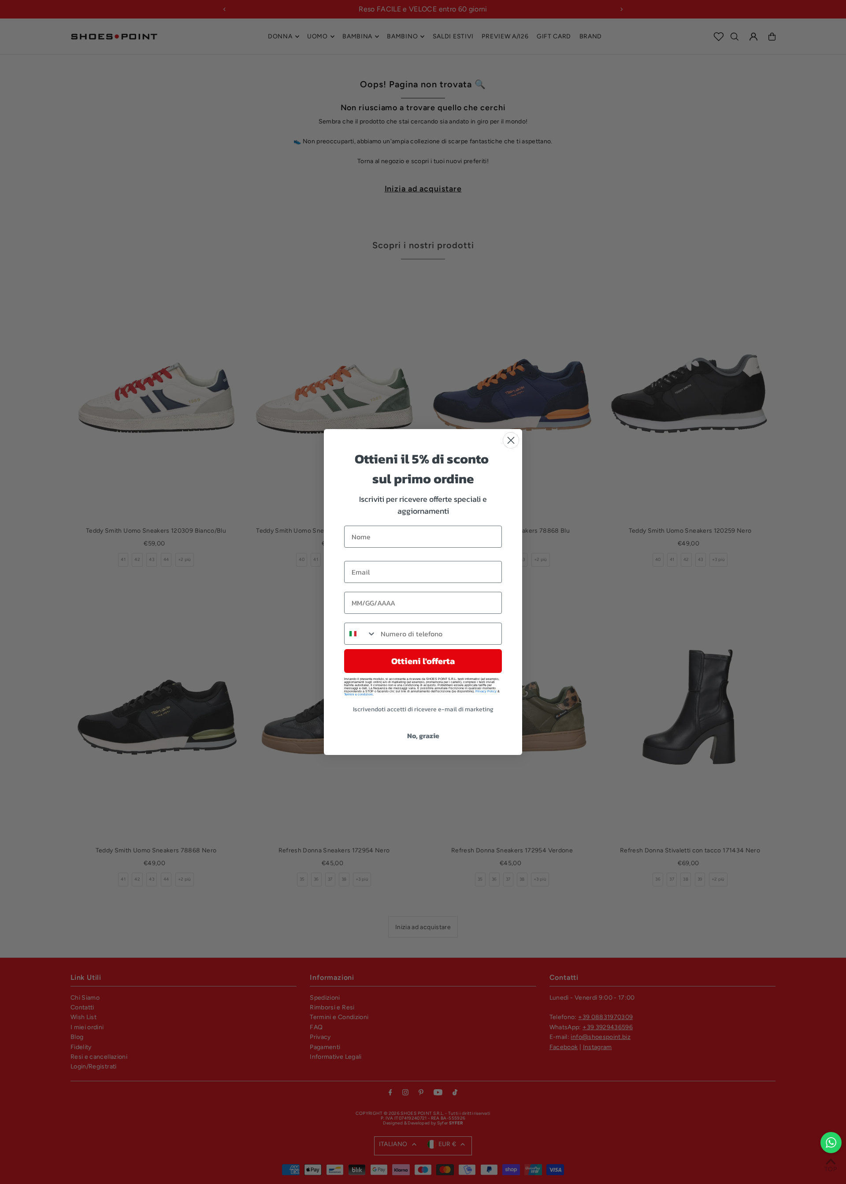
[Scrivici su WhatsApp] (831, 1142)
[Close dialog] (511, 440)
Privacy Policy (486, 691)
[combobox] (360, 633)
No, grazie (423, 735)
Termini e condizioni (358, 694)
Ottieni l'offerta (423, 661)
